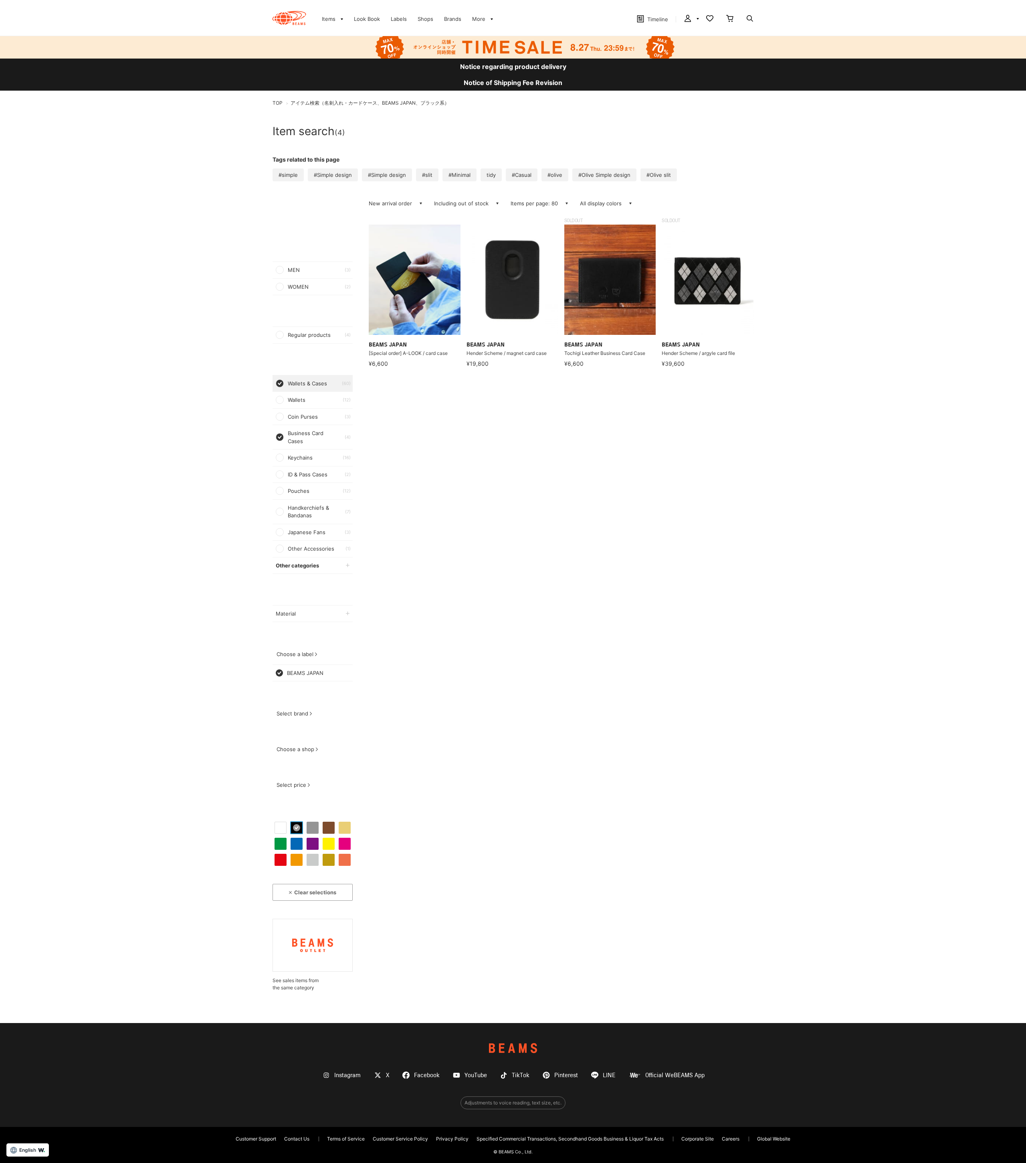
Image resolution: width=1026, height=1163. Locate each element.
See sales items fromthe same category (296, 984)
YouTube (476, 1075)
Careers (730, 1139)
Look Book (367, 19)
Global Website (773, 1139)
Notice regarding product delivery (513, 67)
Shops (425, 19)
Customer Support (256, 1139)
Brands (452, 19)
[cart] (730, 19)
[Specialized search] (750, 19)
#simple (288, 175)
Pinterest (566, 1075)
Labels (399, 19)
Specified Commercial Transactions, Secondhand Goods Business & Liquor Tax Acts (570, 1139)
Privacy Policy (452, 1139)
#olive (554, 175)
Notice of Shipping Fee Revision (513, 83)
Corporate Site (697, 1139)
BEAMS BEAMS (289, 18)
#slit (427, 175)
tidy (491, 175)
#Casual (521, 175)
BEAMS (513, 1048)
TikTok (520, 1075)
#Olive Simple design (604, 175)
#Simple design (333, 175)
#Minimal (459, 175)
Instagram (347, 1075)
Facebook (427, 1075)
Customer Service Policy (400, 1139)
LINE (609, 1075)
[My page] (691, 19)
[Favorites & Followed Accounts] (710, 19)
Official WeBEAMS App (675, 1075)
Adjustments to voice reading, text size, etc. (513, 1103)
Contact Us (296, 1139)
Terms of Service (346, 1139)
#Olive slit (658, 175)
